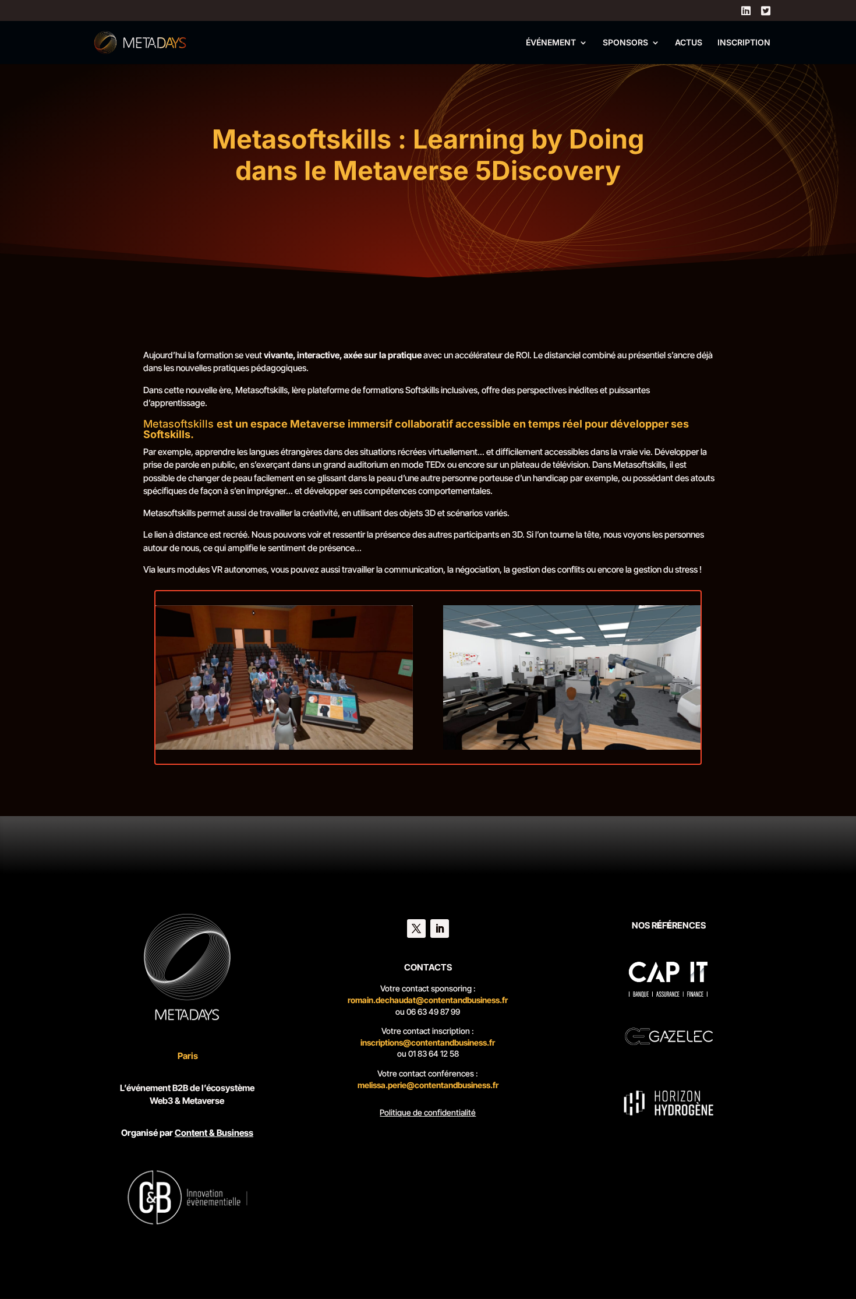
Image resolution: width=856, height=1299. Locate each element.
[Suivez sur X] (416, 928)
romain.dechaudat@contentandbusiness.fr (428, 1000)
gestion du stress (666, 569)
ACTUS (688, 42)
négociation (477, 569)
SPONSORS (625, 42)
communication (413, 569)
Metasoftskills (261, 390)
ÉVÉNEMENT (551, 42)
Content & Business (214, 1132)
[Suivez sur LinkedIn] (439, 928)
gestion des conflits (548, 569)
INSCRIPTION (743, 42)
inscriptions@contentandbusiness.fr (427, 1042)
